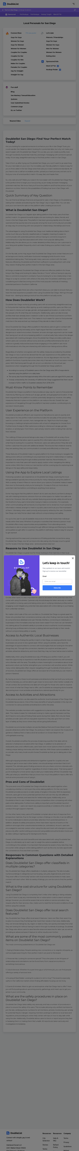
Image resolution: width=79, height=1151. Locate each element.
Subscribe (57, 588)
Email (44, 576)
